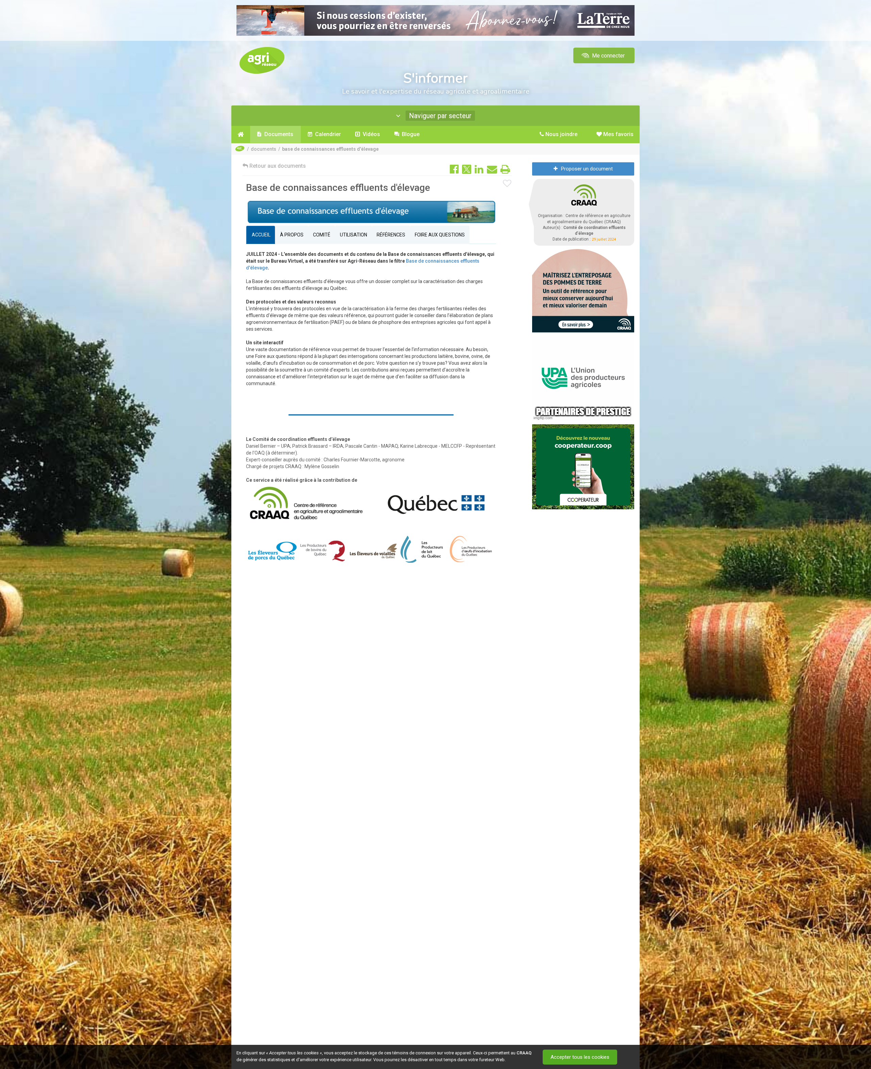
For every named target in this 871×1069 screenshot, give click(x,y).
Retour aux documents (277, 166)
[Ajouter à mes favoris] (507, 183)
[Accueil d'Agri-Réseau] (261, 60)
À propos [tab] (291, 234)
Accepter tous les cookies (579, 1057)
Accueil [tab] (260, 234)
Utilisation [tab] (353, 234)
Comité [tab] (321, 234)
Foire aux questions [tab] (440, 234)
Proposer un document (587, 169)
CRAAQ (523, 1052)
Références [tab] (391, 234)
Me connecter (608, 55)
